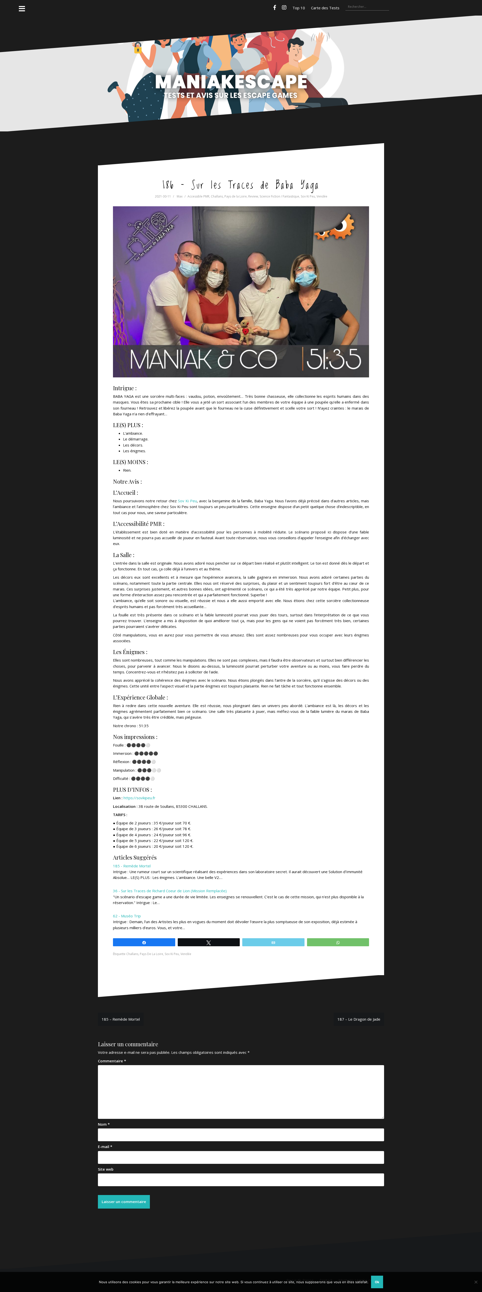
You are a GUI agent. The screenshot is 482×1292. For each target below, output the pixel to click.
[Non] (475, 1281)
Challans (217, 196)
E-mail (105, 1146)
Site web (105, 1169)
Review (253, 196)
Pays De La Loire (151, 954)
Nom (104, 1124)
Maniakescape (241, 63)
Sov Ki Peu (308, 196)
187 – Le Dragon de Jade (358, 1019)
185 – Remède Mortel (121, 1019)
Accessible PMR (198, 196)
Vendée (322, 196)
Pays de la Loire (235, 196)
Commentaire (112, 1060)
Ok (377, 1282)
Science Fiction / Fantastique (279, 196)
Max (180, 196)
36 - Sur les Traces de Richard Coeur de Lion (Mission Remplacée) (170, 890)
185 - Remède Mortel (132, 865)
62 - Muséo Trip (127, 915)
